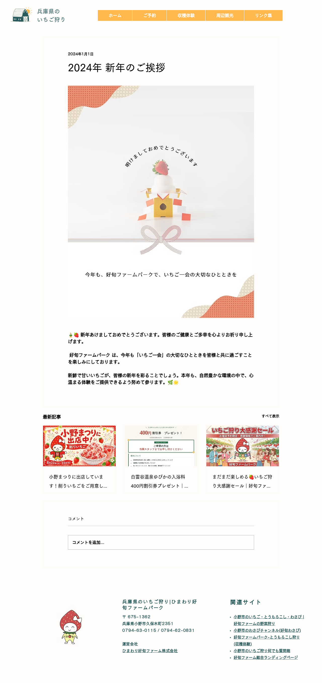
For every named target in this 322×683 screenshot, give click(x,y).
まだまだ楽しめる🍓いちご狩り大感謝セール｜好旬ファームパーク (242, 482)
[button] (186, 15)
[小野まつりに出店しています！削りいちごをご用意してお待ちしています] (79, 446)
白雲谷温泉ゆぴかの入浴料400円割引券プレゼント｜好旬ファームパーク (160, 482)
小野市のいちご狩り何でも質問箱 (263, 651)
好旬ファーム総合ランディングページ (267, 657)
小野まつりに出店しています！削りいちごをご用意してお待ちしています (78, 482)
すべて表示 (270, 416)
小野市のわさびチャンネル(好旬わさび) (267, 630)
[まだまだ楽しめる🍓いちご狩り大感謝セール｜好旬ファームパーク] (242, 446)
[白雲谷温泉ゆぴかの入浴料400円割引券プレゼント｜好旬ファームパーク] (161, 446)
